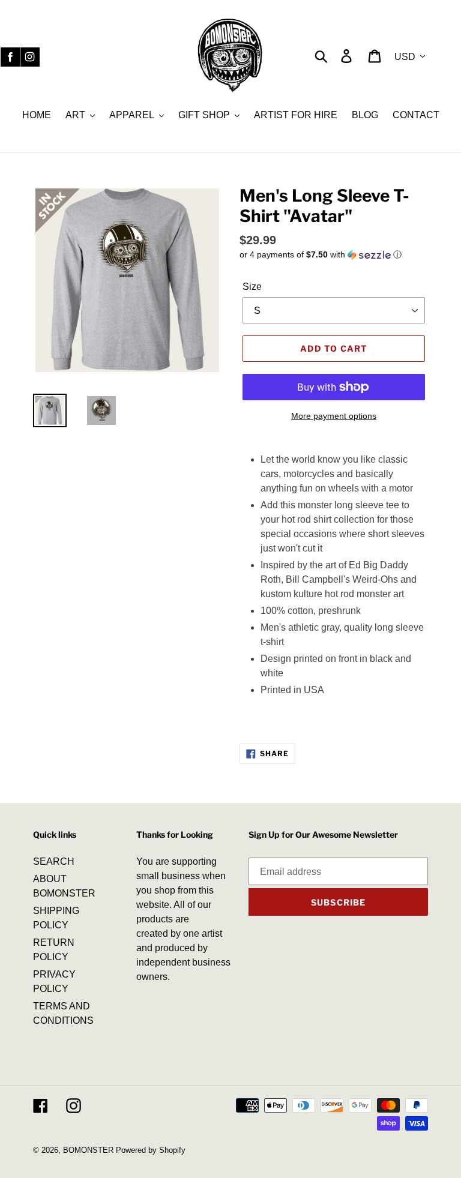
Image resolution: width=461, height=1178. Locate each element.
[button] (334, 254)
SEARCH (53, 861)
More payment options (333, 416)
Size (252, 286)
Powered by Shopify (150, 1150)
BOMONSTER (88, 1150)
